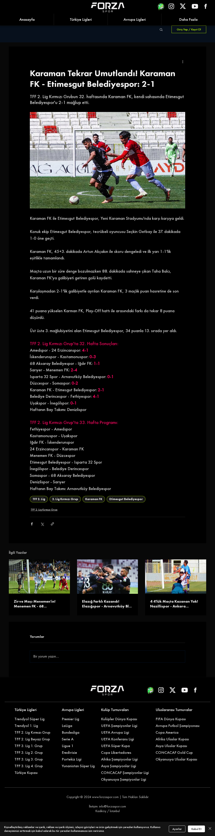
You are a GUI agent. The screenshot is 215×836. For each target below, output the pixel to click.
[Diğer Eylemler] (182, 61)
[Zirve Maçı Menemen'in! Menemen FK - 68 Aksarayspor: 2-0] (39, 576)
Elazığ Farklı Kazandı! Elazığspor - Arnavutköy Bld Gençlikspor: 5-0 (106, 603)
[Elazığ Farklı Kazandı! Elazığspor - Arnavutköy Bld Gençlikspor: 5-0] (107, 576)
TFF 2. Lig (39, 499)
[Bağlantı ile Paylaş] (52, 524)
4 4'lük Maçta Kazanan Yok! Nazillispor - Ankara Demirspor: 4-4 (174, 603)
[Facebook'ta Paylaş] (32, 524)
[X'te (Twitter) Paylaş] (42, 524)
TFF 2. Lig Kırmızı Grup (44, 509)
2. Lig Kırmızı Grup (65, 499)
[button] (161, 29)
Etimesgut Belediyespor (126, 499)
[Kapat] (209, 829)
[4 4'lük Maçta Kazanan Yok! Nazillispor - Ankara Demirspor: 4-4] (175, 576)
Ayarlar (177, 829)
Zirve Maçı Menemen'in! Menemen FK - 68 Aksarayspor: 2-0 (34, 603)
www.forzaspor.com (105, 797)
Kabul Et (196, 829)
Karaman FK (93, 499)
